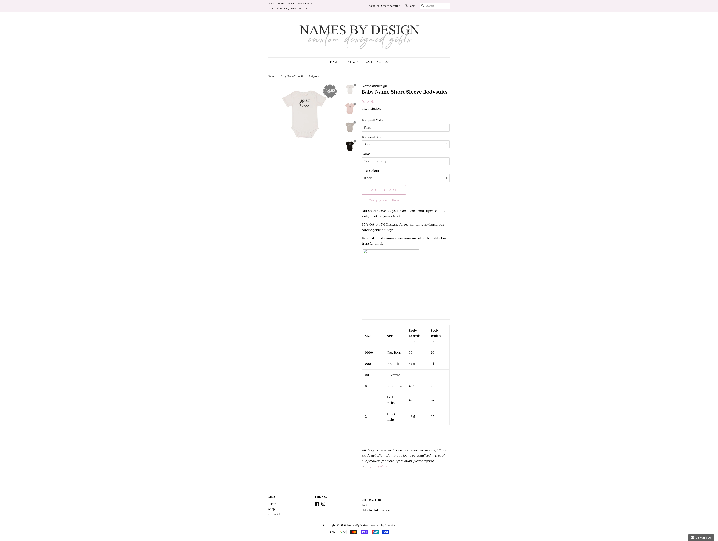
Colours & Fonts (372, 500)
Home (334, 62)
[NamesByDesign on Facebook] (317, 504)
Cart (412, 6)
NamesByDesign (357, 525)
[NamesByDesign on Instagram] (323, 504)
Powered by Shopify (382, 525)
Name (366, 154)
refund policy (377, 466)
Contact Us (378, 62)
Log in (371, 6)
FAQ (364, 505)
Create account (390, 6)
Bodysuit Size (372, 137)
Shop (353, 62)
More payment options (384, 200)
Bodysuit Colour (374, 120)
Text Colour (370, 171)
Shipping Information (376, 510)
